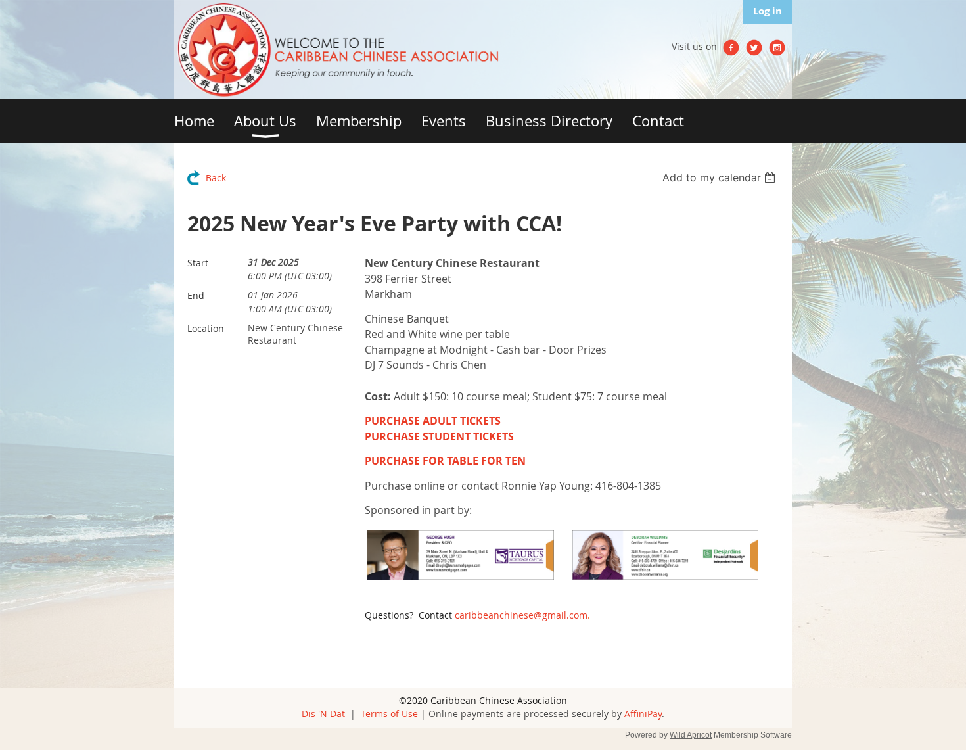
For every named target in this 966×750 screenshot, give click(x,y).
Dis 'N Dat (323, 713)
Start (197, 262)
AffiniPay (643, 713)
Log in (767, 11)
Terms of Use (389, 713)
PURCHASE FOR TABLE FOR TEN (445, 461)
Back (216, 178)
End (195, 295)
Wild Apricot (691, 734)
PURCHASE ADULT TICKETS (433, 420)
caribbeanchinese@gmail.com (521, 615)
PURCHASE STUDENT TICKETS (439, 436)
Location (205, 328)
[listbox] (720, 177)
